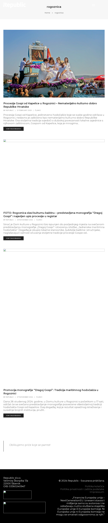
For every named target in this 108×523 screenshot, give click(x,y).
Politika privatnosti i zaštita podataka (82, 489)
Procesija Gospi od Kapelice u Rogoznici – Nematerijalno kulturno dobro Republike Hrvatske (50, 105)
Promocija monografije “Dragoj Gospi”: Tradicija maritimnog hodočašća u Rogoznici (50, 392)
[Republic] (14, 5)
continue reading (13, 129)
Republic (10, 110)
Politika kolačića (94, 486)
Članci (38, 110)
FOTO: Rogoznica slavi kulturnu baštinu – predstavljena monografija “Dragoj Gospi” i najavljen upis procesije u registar (52, 214)
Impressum (97, 492)
